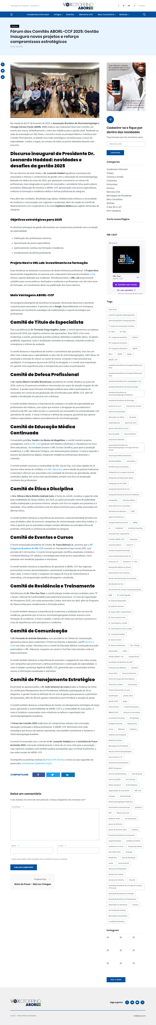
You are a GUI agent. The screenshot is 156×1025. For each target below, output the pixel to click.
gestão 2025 (113, 701)
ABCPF (135, 348)
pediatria (138, 807)
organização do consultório (119, 791)
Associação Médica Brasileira (119, 456)
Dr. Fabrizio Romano (116, 606)
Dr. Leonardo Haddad (116, 634)
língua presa (132, 724)
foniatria (134, 668)
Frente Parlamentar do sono (119, 690)
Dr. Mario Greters (115, 640)
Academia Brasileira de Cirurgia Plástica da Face (125, 366)
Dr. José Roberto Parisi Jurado (120, 629)
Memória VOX (86, 14)
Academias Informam (38, 14)
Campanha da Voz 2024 (117, 483)
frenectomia (132, 684)
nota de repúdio (114, 779)
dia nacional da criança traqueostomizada (124, 590)
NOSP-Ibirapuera (115, 768)
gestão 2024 (128, 696)
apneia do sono (131, 423)
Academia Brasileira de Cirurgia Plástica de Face (125, 374)
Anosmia (132, 417)
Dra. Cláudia (135, 645)
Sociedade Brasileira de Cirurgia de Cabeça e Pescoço (125, 887)
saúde (110, 863)
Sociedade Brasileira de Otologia (121, 894)
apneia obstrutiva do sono (118, 428)
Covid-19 (129, 545)
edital (125, 651)
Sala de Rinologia (128, 858)
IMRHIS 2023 (113, 712)
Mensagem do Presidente (20, 6)
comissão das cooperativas (119, 534)
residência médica (133, 841)
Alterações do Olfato (116, 417)
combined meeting (135, 528)
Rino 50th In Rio (114, 852)
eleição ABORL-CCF (116, 657)
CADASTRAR (115, 153)
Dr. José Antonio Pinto (117, 617)
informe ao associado (131, 712)
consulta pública (114, 545)
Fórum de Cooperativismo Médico (121, 679)
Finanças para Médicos (117, 668)
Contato (142, 6)
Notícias (123, 14)
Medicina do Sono (115, 740)
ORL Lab (137, 791)
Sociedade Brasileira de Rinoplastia (122, 899)
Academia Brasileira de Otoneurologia (123, 387)
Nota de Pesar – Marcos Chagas (32, 884)
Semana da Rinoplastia (117, 869)
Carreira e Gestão (115, 177)
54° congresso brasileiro (117, 343)
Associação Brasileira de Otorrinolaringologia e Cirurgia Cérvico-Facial (123, 447)
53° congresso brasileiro (117, 337)
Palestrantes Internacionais (119, 807)
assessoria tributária (116, 440)
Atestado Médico (115, 461)
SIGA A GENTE (116, 980)
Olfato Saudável (114, 785)
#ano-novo (112, 309)
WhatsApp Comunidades (117, 916)
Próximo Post (40, 879)
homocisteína (113, 707)
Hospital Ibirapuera (131, 707)
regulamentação (114, 841)
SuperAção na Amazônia (117, 905)
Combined (119, 528)
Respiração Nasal (135, 846)
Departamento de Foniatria (118, 573)
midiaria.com (140, 1015)
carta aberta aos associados (119, 506)
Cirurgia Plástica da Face (118, 523)
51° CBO (111, 332)
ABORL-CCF (113, 360)
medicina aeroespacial (117, 735)
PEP (110, 813)
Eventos (70, 14)
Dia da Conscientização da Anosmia (122, 578)
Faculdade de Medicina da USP (120, 662)
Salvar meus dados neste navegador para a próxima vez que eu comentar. (40, 859)
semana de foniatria (116, 880)
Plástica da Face (123, 813)
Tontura (135, 905)
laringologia (134, 718)
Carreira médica (129, 500)
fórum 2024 (112, 673)
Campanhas (113, 500)
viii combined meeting (117, 910)
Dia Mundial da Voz (115, 584)
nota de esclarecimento (117, 774)
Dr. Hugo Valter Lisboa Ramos (120, 612)
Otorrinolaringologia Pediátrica (120, 802)
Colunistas (112, 180)
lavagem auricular (115, 724)
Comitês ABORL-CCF (116, 539)
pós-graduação (130, 818)
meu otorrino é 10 (115, 757)
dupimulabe (113, 651)
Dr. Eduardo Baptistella (117, 601)
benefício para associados (118, 467)
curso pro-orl (113, 562)
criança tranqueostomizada (119, 550)
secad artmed (123, 863)
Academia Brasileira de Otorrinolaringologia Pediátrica (120, 393)
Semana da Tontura (116, 874)
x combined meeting (116, 921)
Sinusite (132, 880)
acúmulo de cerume (133, 406)
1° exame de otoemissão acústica (121, 326)
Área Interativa (130, 434)
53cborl (135, 337)
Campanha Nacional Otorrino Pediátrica (123, 495)
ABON (119, 354)
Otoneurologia (125, 796)
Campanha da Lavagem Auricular (121, 472)
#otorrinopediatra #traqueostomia (121, 321)
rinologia (129, 852)
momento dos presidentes (118, 763)
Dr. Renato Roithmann (116, 645)
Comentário (17, 807)
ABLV (110, 354)
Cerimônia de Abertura (117, 511)
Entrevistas (112, 184)
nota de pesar (137, 774)
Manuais (121, 729)
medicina (133, 729)
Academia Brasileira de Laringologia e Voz (124, 381)
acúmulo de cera (114, 406)
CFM (132, 511)
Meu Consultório (106, 14)
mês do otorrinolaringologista (120, 751)
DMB (110, 595)
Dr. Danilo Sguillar (124, 595)
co (109, 528)
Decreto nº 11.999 (130, 562)
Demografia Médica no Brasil (119, 567)
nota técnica (130, 779)
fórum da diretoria (129, 673)
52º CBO (123, 332)
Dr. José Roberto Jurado (117, 623)
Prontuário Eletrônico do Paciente (121, 835)
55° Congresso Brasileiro (118, 348)
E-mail (62, 846)
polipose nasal (114, 818)
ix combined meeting (116, 718)
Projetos (135, 830)
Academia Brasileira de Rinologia (121, 400)
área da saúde (113, 434)
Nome (15, 846)
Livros (110, 729)
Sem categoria (114, 210)
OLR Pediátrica (131, 785)
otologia (111, 796)
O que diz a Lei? (114, 207)
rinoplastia (112, 858)
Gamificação (113, 696)
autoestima (131, 461)
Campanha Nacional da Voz (119, 489)
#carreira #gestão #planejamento (121, 315)
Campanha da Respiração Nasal (120, 478)
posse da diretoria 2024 (117, 830)
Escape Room (134, 657)
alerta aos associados (116, 412)
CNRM (135, 523)
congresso (133, 539)
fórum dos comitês (115, 684)
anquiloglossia (114, 423)
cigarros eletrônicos (116, 517)
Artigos (57, 14)
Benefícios (35, 6)
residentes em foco (115, 846)
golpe (125, 701)
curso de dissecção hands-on (119, 556)
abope (129, 354)
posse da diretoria (115, 824)
